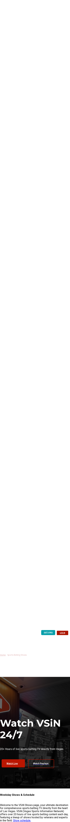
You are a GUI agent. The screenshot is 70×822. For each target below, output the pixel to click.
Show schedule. (22, 820)
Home (3, 655)
